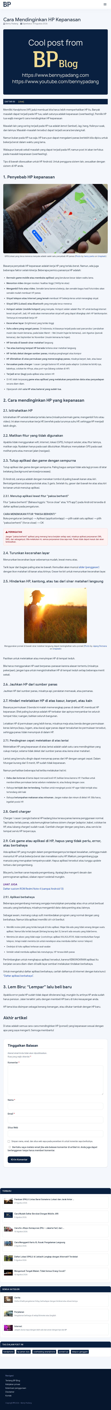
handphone (8, 1352)
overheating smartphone (44, 1352)
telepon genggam (80, 1352)
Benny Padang (11, 23)
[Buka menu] (105, 4)
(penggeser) (89, 567)
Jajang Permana (100, 646)
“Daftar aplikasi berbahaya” (18, 975)
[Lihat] (21, 101)
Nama (11, 1100)
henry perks (89, 256)
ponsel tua (63, 1352)
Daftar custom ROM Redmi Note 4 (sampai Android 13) (33, 888)
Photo (78, 256)
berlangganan (15, 1150)
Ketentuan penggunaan (15, 1388)
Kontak (8, 1395)
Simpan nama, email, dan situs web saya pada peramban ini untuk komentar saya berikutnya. (52, 1141)
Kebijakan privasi (12, 1384)
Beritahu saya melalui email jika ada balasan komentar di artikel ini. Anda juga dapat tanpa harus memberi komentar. (52, 1149)
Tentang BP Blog (12, 1380)
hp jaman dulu (23, 1352)
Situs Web (13, 1127)
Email (11, 1114)
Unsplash (102, 256)
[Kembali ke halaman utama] (7, 4)
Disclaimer (9, 1392)
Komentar (13, 1062)
